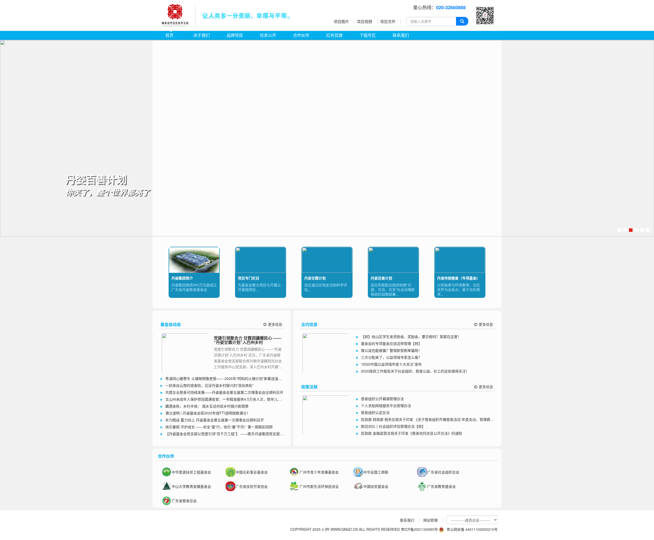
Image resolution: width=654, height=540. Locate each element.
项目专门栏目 (248, 277)
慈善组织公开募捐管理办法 (382, 398)
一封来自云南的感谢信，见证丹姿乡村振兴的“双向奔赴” (209, 385)
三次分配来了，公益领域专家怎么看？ (391, 357)
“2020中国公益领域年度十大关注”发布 (391, 364)
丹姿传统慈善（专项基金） (458, 277)
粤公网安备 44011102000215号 (472, 529)
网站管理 (430, 520)
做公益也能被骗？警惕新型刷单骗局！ (391, 350)
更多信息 (275, 324)
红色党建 (334, 35)
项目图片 (341, 21)
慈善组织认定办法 (375, 412)
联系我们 (401, 35)
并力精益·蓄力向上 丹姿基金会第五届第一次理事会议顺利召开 (214, 419)
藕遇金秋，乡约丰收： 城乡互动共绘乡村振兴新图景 (207, 406)
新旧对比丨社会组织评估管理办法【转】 (393, 426)
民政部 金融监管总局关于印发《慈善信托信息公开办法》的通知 (411, 433)
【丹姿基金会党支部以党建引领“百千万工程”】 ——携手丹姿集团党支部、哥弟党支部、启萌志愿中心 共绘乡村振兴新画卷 (221, 434)
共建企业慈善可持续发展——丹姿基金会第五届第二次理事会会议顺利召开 (224, 392)
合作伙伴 (301, 35)
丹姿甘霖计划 (315, 277)
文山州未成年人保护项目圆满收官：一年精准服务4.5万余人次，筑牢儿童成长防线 (220, 400)
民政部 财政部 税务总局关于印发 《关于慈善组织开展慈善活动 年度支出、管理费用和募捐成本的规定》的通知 (425, 420)
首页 (169, 35)
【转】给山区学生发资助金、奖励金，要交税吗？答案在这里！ (411, 336)
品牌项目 (235, 35)
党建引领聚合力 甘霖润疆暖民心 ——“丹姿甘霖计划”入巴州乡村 (247, 340)
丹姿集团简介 (182, 277)
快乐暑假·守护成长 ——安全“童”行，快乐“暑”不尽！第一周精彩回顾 (219, 426)
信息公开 (268, 35)
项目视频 (364, 21)
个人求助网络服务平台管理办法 (386, 405)
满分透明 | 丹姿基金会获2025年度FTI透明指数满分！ (207, 412)
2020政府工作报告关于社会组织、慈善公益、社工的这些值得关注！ (415, 371)
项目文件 (387, 21)
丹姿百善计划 (381, 277)
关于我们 (201, 35)
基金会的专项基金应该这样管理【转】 (391, 343)
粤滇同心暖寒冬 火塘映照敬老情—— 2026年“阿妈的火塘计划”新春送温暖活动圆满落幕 (221, 379)
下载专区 (367, 35)
